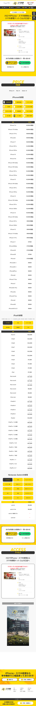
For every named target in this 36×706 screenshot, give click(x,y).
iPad (17, 90)
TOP (14, 688)
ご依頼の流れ (22, 688)
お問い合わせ (29, 688)
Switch (24, 90)
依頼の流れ (18, 7)
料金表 (34, 14)
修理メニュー (5, 7)
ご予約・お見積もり (26, 703)
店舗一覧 (12, 7)
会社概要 (29, 689)
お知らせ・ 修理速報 (32, 7)
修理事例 (25, 7)
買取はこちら (30, 4)
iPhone (11, 90)
